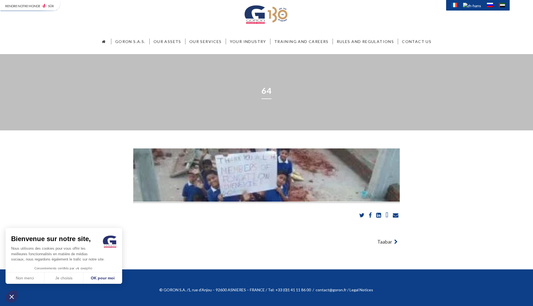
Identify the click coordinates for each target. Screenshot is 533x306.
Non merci (25, 278)
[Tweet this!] (362, 215)
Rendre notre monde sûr (29, 6)
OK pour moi (103, 278)
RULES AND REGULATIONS (365, 41)
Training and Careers (301, 41)
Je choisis (63, 278)
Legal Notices (362, 289)
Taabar (385, 242)
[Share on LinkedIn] (379, 215)
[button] (11, 296)
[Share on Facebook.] (370, 215)
